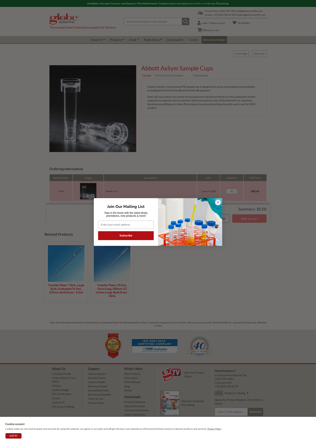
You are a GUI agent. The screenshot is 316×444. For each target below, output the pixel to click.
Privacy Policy (214, 428)
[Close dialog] (218, 202)
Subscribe (125, 235)
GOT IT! (13, 435)
